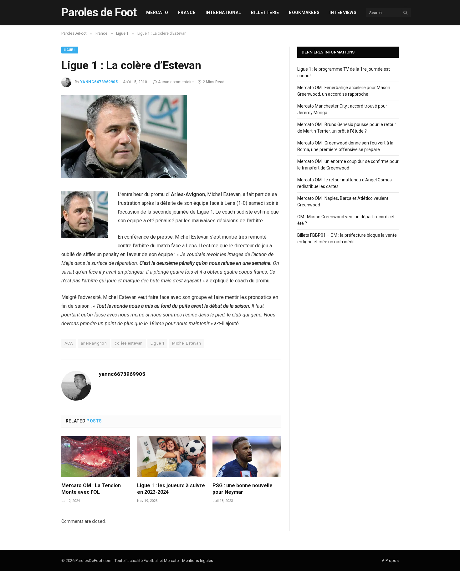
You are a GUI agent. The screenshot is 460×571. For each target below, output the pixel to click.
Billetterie (265, 12)
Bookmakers (304, 12)
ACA (68, 343)
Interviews (343, 12)
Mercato (157, 12)
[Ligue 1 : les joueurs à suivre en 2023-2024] (171, 456)
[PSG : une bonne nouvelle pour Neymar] (246, 456)
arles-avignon (94, 343)
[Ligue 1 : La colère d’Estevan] (124, 176)
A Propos (390, 560)
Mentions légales (197, 560)
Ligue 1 (70, 50)
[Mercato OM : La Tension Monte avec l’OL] (95, 456)
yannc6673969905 (99, 82)
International (223, 12)
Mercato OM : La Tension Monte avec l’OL (91, 489)
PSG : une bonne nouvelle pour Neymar (242, 489)
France (187, 12)
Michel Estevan (186, 343)
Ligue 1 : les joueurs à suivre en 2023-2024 (171, 489)
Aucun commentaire (176, 82)
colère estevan (128, 343)
